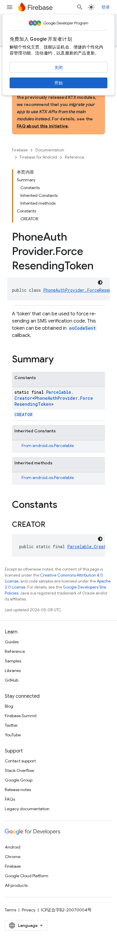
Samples (13, 661)
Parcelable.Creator (89, 546)
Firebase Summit (21, 715)
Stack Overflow (19, 770)
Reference (74, 157)
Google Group (18, 780)
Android (12, 847)
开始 (58, 83)
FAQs (10, 799)
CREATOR (23, 414)
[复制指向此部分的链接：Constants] (63, 505)
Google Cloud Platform (26, 875)
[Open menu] (10, 7)
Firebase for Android (38, 157)
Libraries (13, 670)
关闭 (58, 67)
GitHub (11, 680)
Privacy (28, 909)
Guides (12, 641)
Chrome (12, 856)
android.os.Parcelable (53, 445)
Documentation (49, 150)
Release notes (18, 789)
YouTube (13, 735)
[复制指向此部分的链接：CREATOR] (51, 525)
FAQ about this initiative (42, 126)
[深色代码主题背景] (100, 282)
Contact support (20, 761)
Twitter (11, 725)
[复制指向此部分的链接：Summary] (60, 360)
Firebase (20, 150)
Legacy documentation (27, 808)
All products (16, 885)
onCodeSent (82, 328)
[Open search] (79, 7)
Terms (10, 909)
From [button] (48, 445)
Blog (9, 706)
